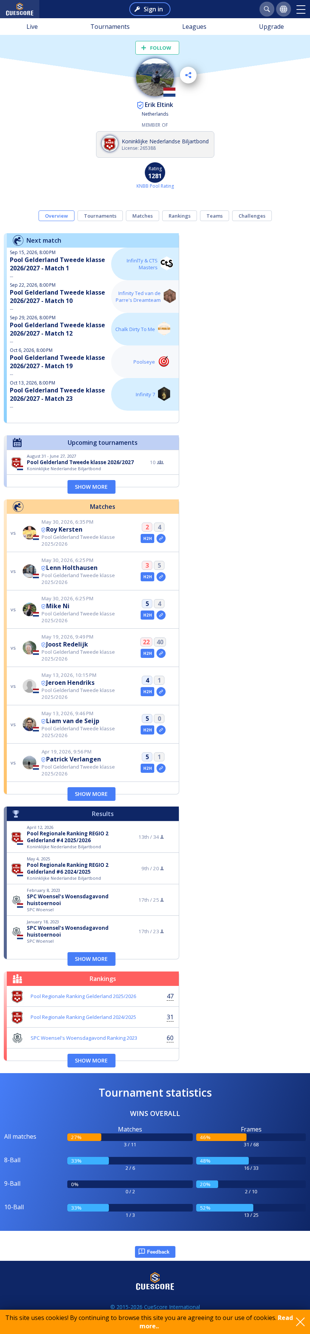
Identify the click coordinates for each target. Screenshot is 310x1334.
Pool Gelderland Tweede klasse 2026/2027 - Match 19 (57, 361)
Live (32, 26)
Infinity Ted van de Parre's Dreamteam (138, 296)
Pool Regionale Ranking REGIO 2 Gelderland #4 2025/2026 (67, 837)
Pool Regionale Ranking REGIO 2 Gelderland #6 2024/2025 (67, 868)
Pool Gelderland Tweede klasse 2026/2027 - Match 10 (57, 296)
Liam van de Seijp (72, 721)
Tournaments (110, 26)
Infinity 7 (145, 394)
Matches (142, 215)
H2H (147, 538)
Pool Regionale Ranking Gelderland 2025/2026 (83, 996)
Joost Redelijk (67, 644)
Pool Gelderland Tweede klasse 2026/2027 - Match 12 (57, 329)
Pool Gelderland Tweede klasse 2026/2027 (80, 462)
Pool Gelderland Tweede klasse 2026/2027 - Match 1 (57, 264)
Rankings (180, 215)
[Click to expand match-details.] (161, 538)
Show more (91, 486)
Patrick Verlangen (73, 759)
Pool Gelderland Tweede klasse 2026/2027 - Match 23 (57, 394)
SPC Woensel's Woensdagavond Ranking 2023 (84, 1037)
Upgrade (271, 26)
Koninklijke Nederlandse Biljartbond (165, 141)
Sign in (153, 9)
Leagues (194, 26)
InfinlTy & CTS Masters (142, 264)
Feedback (158, 1252)
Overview (56, 215)
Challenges (252, 215)
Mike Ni (58, 606)
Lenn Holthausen (72, 567)
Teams (214, 215)
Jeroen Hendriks (70, 682)
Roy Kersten (64, 529)
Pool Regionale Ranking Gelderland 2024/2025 (83, 1017)
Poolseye (144, 361)
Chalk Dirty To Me (135, 329)
